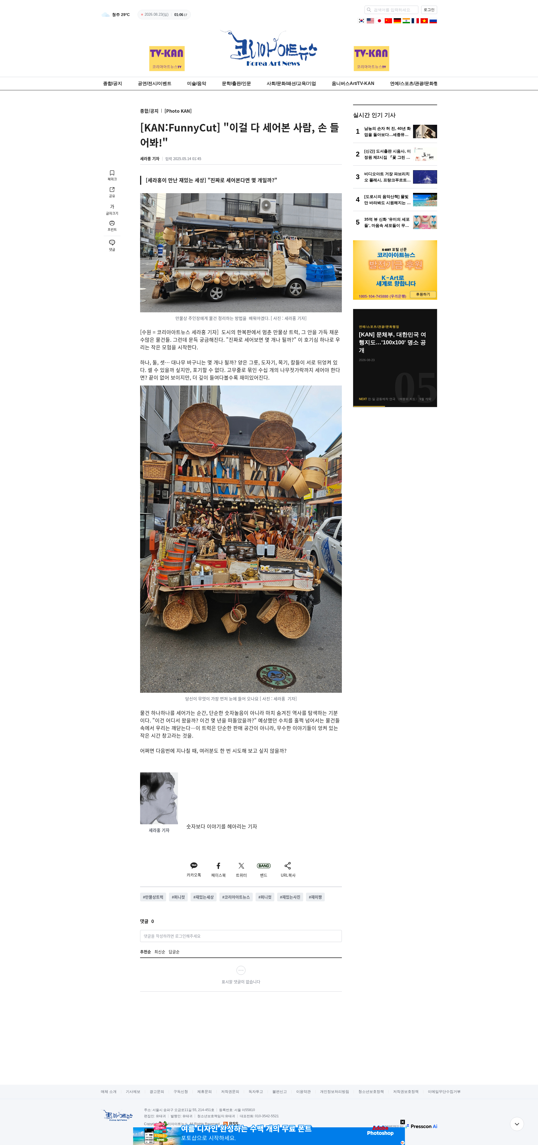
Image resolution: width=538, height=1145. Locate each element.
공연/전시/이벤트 (154, 83)
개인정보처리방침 (334, 1091)
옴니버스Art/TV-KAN (353, 83)
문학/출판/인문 (236, 83)
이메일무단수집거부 (444, 1091)
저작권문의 (230, 1091)
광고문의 (157, 1091)
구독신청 (180, 1091)
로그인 (429, 10)
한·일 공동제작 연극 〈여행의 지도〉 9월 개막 (393, 338)
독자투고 (256, 1091)
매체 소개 (109, 1091)
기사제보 (133, 1091)
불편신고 (279, 1091)
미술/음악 (196, 83)
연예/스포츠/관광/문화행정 (416, 83)
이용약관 (303, 1091)
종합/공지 (112, 83)
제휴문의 (204, 1091)
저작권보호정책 (406, 1091)
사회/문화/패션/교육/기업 (291, 83)
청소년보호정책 (371, 1091)
